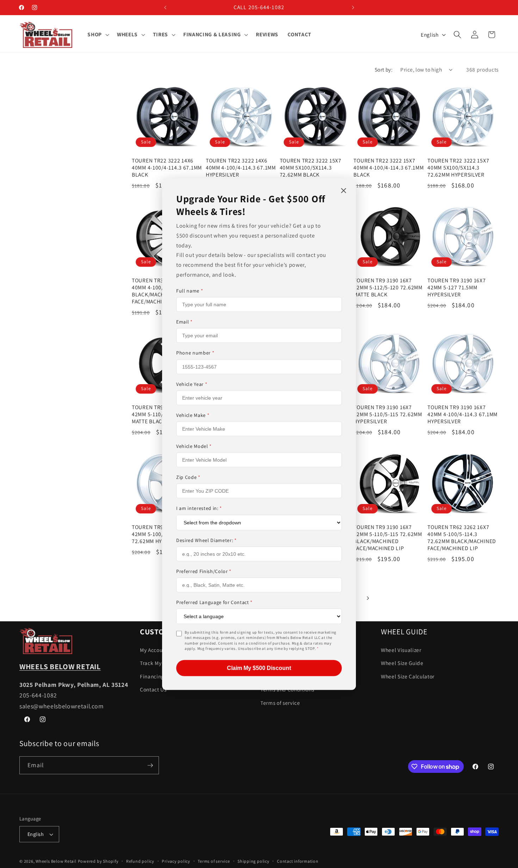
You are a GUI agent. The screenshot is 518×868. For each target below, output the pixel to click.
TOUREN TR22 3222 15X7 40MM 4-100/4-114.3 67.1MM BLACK (388, 167)
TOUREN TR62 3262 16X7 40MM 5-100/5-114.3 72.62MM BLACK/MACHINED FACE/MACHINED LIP (461, 538)
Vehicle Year (191, 384)
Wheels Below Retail (56, 861)
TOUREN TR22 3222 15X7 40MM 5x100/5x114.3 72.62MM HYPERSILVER (458, 167)
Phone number (195, 353)
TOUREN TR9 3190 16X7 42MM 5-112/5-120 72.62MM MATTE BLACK (387, 287)
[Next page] (367, 598)
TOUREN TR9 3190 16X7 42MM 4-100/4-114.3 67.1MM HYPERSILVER (462, 414)
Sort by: (384, 69)
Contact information (298, 861)
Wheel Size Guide (402, 662)
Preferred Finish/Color (204, 571)
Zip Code (188, 477)
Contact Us (153, 689)
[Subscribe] (150, 765)
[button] (97, 34)
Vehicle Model (194, 446)
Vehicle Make (192, 415)
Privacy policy (176, 861)
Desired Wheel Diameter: (206, 540)
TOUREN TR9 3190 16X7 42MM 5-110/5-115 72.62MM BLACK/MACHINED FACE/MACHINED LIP (387, 538)
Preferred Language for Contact (214, 602)
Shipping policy (254, 861)
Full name (189, 290)
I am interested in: (199, 508)
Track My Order (158, 662)
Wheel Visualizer (401, 649)
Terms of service (280, 702)
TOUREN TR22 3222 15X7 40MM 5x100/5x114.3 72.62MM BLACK (310, 167)
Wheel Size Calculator (407, 676)
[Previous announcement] (165, 7)
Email (184, 322)
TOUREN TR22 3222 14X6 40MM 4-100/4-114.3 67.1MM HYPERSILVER (241, 167)
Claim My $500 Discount (259, 668)
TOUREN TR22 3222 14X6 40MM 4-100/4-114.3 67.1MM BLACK (167, 167)
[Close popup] (344, 190)
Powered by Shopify (98, 861)
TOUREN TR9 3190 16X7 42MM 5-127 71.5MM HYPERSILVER (456, 287)
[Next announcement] (353, 7)
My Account (154, 649)
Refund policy (140, 861)
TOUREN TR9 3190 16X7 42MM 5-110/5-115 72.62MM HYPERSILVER (387, 414)
